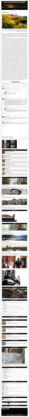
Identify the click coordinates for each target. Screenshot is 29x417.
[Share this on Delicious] (19, 82)
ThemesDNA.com (11, 415)
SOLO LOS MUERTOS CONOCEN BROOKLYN (6, 251)
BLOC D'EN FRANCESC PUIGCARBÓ (14, 2)
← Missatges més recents (5, 83)
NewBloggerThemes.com (19, 415)
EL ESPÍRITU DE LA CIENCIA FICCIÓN (6, 231)
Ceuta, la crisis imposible (5, 304)
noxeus (5, 98)
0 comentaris (9, 322)
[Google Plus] (4, 408)
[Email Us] (7, 408)
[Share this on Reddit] (18, 82)
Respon (5, 95)
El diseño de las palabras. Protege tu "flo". (11, 328)
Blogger (22, 414)
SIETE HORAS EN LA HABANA (5, 185)
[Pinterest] (6, 408)
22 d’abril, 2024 (8, 98)
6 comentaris (18, 13)
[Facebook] (3, 408)
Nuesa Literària (5, 390)
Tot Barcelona (5, 384)
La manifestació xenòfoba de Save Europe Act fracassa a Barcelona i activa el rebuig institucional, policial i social (13, 309)
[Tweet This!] (12, 82)
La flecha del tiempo (8, 335)
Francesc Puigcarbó (6, 122)
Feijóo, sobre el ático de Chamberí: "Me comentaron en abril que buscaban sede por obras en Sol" (13, 302)
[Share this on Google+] (15, 82)
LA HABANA (3, 205)
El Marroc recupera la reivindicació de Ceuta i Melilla (8, 314)
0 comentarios (9, 196)
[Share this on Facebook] (13, 82)
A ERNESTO (3, 195)
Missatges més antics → (24, 83)
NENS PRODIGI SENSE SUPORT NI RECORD (7, 371)
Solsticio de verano (5, 378)
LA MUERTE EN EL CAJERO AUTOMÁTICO (7, 369)
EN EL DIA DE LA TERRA (5, 12)
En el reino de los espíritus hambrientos (7, 376)
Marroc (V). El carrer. (8, 321)
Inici (14, 83)
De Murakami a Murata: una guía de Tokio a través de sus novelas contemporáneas (12, 306)
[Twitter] (2, 408)
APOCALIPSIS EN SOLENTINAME (5, 241)
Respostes (6, 91)
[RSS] (8, 408)
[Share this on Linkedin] (16, 82)
